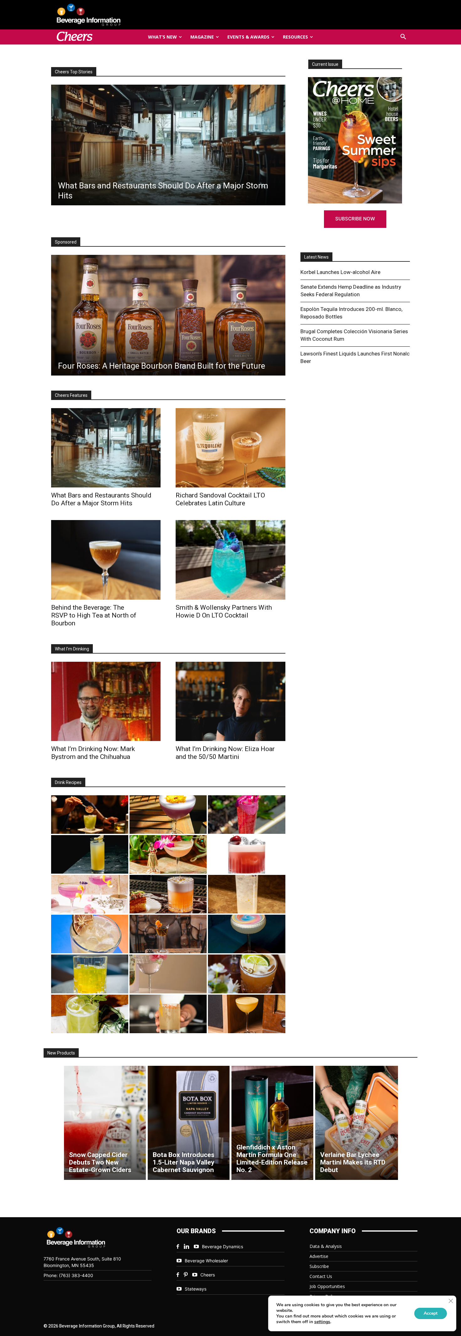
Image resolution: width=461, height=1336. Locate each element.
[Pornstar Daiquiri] (246, 1014)
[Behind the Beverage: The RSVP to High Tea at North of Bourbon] (106, 559)
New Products (61, 1052)
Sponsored (66, 242)
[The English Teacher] (89, 894)
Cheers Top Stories (74, 71)
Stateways (195, 1288)
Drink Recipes (68, 782)
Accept (430, 1313)
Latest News (316, 257)
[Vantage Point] (89, 854)
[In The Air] (246, 894)
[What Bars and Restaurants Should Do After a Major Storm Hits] (106, 447)
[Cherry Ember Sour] (246, 854)
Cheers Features (71, 395)
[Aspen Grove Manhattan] (168, 934)
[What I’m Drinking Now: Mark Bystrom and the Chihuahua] (106, 701)
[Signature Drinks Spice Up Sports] (168, 145)
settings (322, 1322)
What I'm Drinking (72, 648)
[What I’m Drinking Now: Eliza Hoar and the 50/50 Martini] (230, 701)
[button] (403, 37)
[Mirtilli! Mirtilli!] (168, 814)
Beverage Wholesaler (206, 1260)
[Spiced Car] (168, 1014)
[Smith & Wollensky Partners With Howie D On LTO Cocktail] (230, 559)
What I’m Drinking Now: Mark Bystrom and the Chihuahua (93, 752)
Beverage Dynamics (222, 1246)
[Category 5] (246, 814)
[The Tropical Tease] (168, 854)
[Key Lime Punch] (89, 934)
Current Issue (325, 64)
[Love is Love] (246, 934)
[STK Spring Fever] (246, 974)
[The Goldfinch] (89, 974)
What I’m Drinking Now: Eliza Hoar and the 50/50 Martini (225, 752)
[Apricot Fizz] (168, 894)
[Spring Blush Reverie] (168, 974)
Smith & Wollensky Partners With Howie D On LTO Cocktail (224, 611)
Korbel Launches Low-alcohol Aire (340, 272)
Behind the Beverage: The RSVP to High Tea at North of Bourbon (93, 615)
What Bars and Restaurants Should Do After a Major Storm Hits (101, 499)
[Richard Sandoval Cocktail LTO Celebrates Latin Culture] (230, 447)
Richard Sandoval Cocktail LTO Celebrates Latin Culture (220, 499)
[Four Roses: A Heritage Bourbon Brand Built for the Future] (168, 315)
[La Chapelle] (89, 814)
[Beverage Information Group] (109, 14)
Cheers (207, 1274)
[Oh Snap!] (89, 1014)
